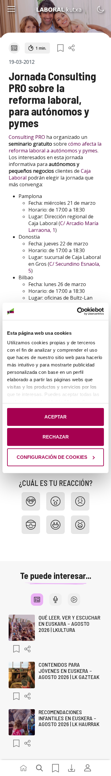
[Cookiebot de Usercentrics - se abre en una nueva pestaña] (78, 311)
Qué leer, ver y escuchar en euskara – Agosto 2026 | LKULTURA (69, 623)
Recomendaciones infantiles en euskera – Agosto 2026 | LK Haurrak (69, 718)
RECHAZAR (56, 436)
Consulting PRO (27, 137)
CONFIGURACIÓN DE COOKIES (52, 457)
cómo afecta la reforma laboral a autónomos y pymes (55, 147)
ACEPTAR (55, 416)
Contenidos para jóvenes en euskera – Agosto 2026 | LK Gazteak (69, 670)
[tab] (37, 599)
